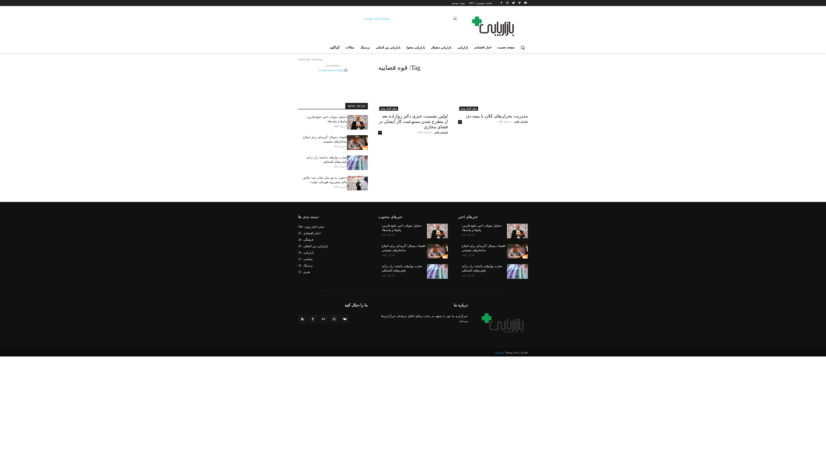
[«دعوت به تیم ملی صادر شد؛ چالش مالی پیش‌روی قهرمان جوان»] (357, 183)
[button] (523, 47)
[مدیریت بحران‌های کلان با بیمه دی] (493, 93)
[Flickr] (323, 319)
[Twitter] (513, 3)
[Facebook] (501, 3)
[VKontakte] (345, 319)
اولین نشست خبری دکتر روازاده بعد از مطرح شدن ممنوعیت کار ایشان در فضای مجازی (413, 121)
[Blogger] (302, 319)
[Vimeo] (519, 3)
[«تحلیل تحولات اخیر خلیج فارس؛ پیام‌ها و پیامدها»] (357, 122)
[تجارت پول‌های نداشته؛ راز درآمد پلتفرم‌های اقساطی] (357, 162)
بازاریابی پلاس (521, 121)
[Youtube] (525, 3)
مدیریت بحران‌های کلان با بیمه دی (497, 116)
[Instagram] (507, 3)
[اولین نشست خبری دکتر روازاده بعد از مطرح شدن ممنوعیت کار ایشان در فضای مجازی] (413, 93)
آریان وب (500, 352)
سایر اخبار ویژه (469, 108)
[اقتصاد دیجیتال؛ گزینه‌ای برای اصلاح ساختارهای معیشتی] (357, 142)
